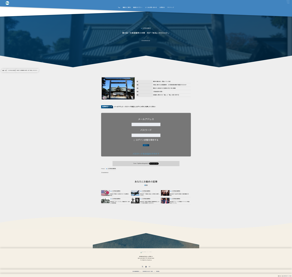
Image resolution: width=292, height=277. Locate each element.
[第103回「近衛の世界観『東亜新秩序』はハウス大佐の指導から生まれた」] (135, 200)
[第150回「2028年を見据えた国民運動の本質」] (165, 193)
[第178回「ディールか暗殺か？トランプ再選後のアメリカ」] (165, 200)
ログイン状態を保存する (147, 140)
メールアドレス (146, 119)
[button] (288, 2)
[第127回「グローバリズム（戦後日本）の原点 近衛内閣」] (105, 200)
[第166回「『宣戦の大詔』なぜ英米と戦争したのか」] (135, 193)
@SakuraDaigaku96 (143, 163)
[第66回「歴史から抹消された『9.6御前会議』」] (105, 193)
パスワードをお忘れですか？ (146, 154)
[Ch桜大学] (7, 3)
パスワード (146, 130)
